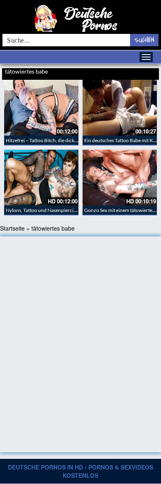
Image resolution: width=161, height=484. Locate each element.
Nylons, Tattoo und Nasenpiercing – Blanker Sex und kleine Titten (75, 210)
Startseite (12, 228)
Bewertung (147, 72)
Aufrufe (129, 72)
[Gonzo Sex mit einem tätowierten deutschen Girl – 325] (120, 177)
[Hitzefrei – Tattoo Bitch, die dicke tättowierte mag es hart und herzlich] (41, 108)
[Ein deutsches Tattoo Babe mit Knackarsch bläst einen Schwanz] (120, 108)
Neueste (112, 72)
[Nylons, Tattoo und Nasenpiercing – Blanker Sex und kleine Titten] (41, 177)
